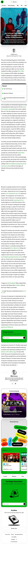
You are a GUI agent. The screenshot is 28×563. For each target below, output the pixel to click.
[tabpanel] (14, 94)
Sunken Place (21, 152)
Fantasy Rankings (11, 5)
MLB (25, 5)
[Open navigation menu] (25, 2)
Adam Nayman (8, 414)
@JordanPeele (11, 283)
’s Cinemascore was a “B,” (13, 193)
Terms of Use (7, 534)
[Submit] (24, 338)
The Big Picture (6, 469)
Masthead (14, 476)
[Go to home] (2, 2)
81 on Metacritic (14, 248)
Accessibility (14, 536)
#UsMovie (18, 285)
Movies (14, 30)
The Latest (4, 5)
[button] (14, 2)
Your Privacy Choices (19, 534)
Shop (23, 476)
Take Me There (14, 528)
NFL (21, 5)
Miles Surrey (14, 54)
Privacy (12, 534)
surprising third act (19, 200)
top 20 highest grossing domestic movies (11, 257)
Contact (5, 476)
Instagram (13, 539)
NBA (18, 5)
